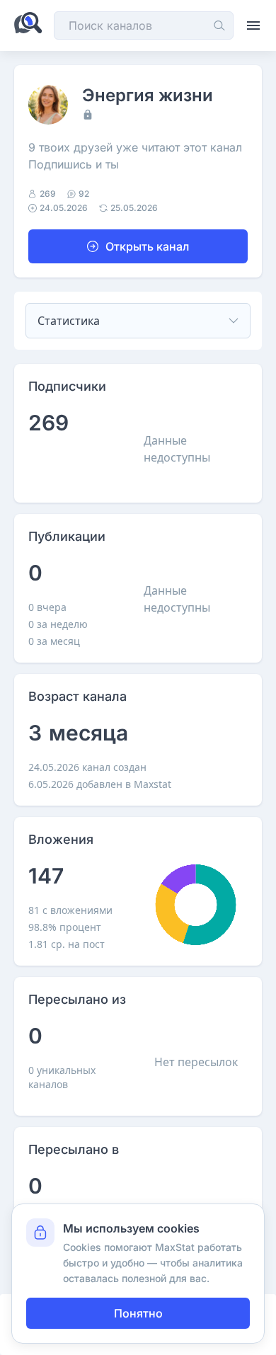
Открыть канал (147, 246)
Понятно (138, 1313)
